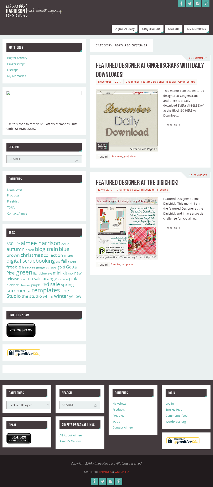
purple (36, 285)
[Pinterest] (205, 3)
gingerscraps (46, 267)
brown (13, 255)
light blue (40, 273)
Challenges (133, 81)
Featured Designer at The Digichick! (137, 182)
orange (49, 278)
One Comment (198, 58)
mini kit (60, 273)
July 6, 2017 (105, 189)
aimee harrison (41, 243)
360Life (13, 243)
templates (127, 264)
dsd (58, 261)
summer (16, 290)
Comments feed (177, 415)
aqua (65, 244)
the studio (32, 296)
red (45, 284)
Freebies (171, 81)
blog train (46, 248)
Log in (170, 403)
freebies (115, 264)
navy (70, 273)
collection (53, 255)
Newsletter (14, 189)
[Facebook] (181, 3)
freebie (13, 267)
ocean (23, 279)
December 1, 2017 (109, 81)
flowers (72, 261)
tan (29, 291)
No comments (198, 175)
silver (133, 156)
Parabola (105, 472)
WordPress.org (176, 422)
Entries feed (174, 409)
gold (126, 156)
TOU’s (11, 207)
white (48, 296)
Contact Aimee (17, 213)
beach (30, 250)
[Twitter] (189, 3)
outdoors (63, 279)
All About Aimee (70, 435)
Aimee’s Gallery (70, 441)
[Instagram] (197, 3)
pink (73, 278)
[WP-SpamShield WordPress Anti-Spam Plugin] (21, 330)
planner (12, 285)
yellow (75, 296)
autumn (15, 249)
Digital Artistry (17, 58)
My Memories (16, 76)
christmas (116, 156)
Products (13, 195)
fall (64, 261)
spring (67, 284)
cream (68, 255)
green (24, 272)
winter (61, 296)
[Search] (76, 160)
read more (173, 124)
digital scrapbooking (30, 260)
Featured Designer (153, 81)
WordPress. (122, 472)
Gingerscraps (186, 81)
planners (25, 285)
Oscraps (13, 70)
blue (64, 248)
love (49, 273)
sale (55, 284)
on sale (35, 278)
